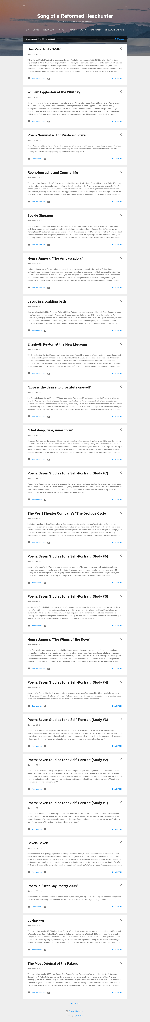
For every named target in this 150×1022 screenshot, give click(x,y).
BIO (27, 30)
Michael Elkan (80, 1016)
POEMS (61, 30)
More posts (75, 1003)
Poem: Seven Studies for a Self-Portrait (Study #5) (68, 596)
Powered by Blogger (76, 1011)
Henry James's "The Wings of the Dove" (59, 639)
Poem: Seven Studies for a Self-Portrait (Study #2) (68, 760)
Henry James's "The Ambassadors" (55, 258)
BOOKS (36, 30)
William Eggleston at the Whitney (54, 92)
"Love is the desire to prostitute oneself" (59, 387)
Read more (117, 78)
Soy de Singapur (40, 215)
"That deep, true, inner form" (50, 430)
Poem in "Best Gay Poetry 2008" (53, 886)
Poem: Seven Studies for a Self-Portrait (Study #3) (68, 720)
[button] (121, 49)
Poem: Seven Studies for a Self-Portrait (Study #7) (68, 473)
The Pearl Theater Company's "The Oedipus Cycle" (67, 513)
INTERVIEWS (48, 30)
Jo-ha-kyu (36, 920)
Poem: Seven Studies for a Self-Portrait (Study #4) (68, 682)
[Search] (125, 6)
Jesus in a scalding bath (47, 301)
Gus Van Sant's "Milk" (44, 49)
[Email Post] (48, 79)
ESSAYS (71, 30)
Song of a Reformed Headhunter (75, 16)
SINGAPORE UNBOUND (114, 30)
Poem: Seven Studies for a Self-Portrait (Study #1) (68, 803)
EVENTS (83, 30)
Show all (119, 39)
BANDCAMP (96, 30)
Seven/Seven (38, 843)
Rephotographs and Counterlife (53, 172)
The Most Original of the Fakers (53, 963)
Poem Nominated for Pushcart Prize (57, 135)
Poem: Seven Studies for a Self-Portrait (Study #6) (68, 556)
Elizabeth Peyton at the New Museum (57, 344)
